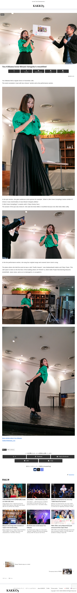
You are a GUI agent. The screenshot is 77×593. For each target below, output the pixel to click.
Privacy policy (54, 588)
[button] (63, 71)
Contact (61, 588)
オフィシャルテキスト (31, 588)
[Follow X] (38, 469)
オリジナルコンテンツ (19, 588)
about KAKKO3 (41, 588)
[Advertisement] (38, 547)
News (5, 449)
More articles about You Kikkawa (12, 438)
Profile (47, 588)
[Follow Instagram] (41, 469)
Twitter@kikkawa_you (8, 440)
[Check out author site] (35, 469)
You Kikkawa (11, 449)
